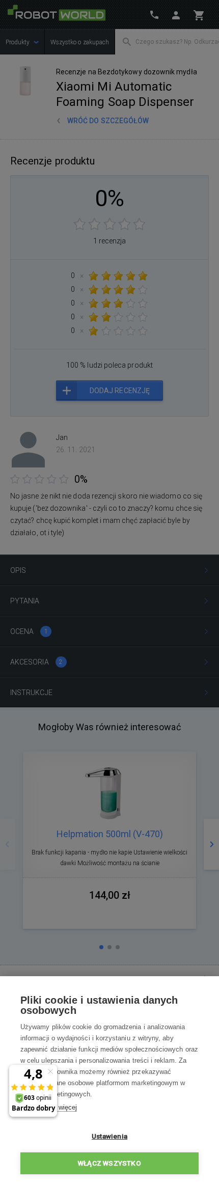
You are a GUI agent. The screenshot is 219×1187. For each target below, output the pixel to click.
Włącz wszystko (109, 1163)
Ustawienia (109, 1136)
